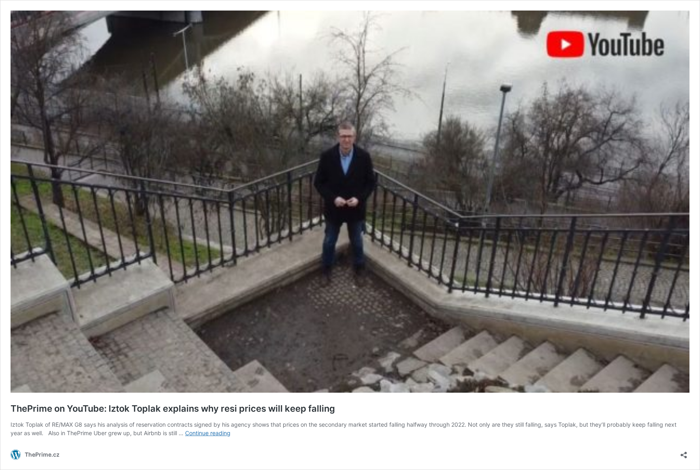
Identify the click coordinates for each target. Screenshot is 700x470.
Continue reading (207, 433)
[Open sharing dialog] (683, 452)
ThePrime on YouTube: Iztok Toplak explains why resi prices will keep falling (173, 408)
